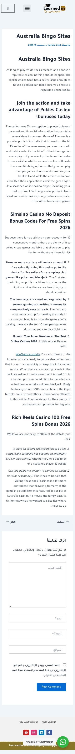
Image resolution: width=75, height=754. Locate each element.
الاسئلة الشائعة (28, 722)
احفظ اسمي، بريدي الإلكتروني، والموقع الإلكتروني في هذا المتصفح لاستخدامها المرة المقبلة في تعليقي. (38, 670)
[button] (27, 8)
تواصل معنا (49, 722)
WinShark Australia (28, 354)
